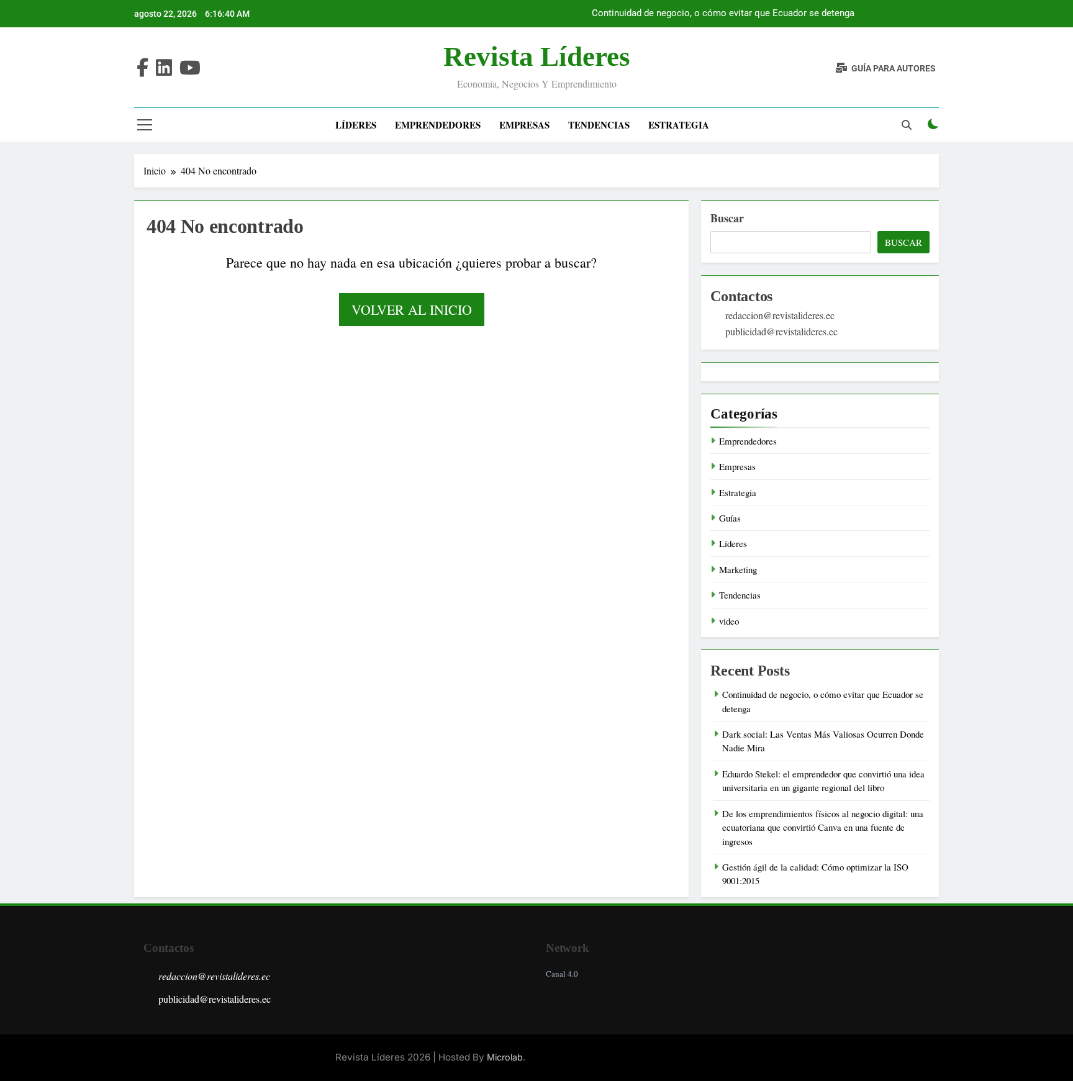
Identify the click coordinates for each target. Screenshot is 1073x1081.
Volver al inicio (411, 310)
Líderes (355, 125)
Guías (730, 518)
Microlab (505, 1057)
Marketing (738, 569)
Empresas (524, 125)
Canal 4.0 (562, 973)
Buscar (727, 218)
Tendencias (599, 125)
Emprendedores (438, 125)
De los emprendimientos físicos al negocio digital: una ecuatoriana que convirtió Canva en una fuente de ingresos (822, 827)
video (729, 621)
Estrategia (678, 125)
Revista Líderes (536, 56)
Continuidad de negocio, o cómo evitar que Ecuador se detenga (723, 14)
